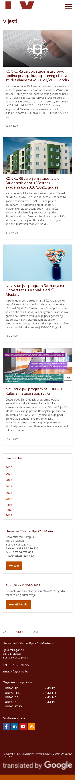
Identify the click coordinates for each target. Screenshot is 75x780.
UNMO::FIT (49, 692)
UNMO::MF (49, 697)
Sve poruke (14, 458)
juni (9, 504)
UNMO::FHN (12, 692)
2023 (9, 480)
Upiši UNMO (21, 6)
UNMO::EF (48, 688)
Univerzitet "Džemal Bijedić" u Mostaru (31, 531)
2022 (9, 486)
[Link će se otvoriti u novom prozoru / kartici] (6, 726)
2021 (9, 492)
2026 (9, 467)
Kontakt (14, 565)
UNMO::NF (11, 701)
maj (9, 509)
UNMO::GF (11, 697)
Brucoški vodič (18, 604)
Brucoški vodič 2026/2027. (23, 585)
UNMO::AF (11, 688)
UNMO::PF (48, 701)
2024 (9, 473)
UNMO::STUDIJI (14, 706)
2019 (9, 515)
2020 (9, 499)
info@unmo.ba (19, 671)
